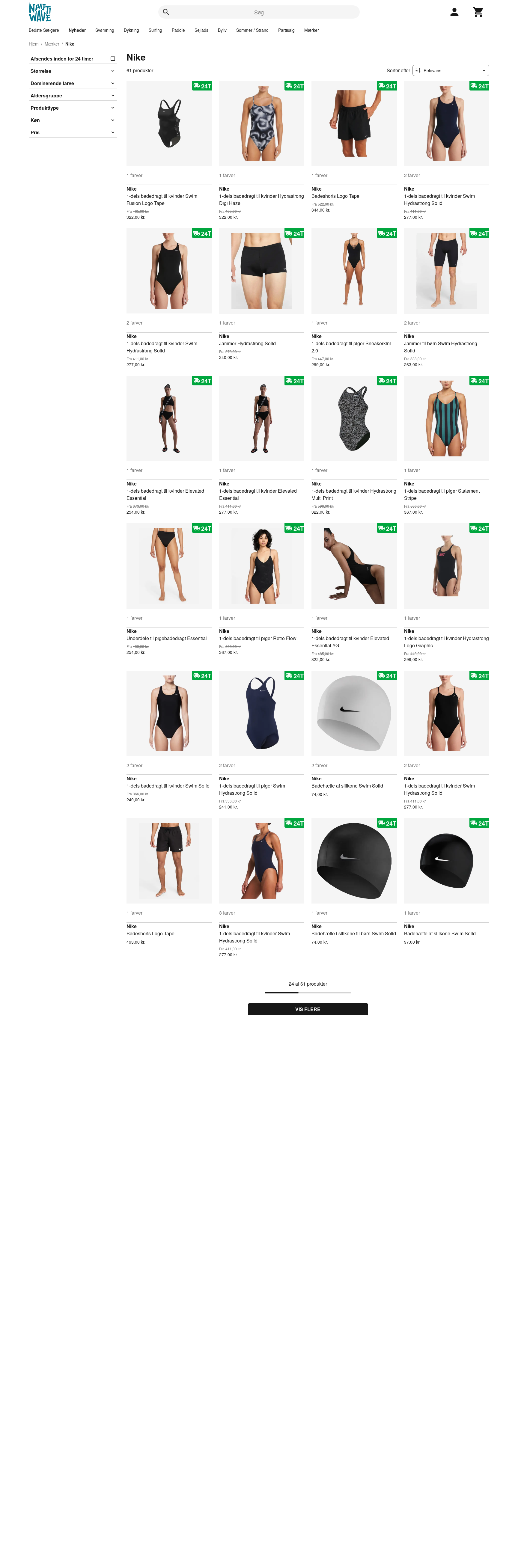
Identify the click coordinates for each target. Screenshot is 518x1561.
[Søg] (166, 12)
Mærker (311, 30)
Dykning (131, 30)
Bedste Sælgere (44, 30)
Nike (132, 188)
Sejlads (201, 30)
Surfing (155, 30)
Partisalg (286, 30)
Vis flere (307, 1009)
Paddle (178, 30)
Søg (259, 12)
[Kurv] (478, 12)
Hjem (34, 44)
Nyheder (77, 30)
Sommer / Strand (252, 30)
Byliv (222, 30)
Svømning (104, 30)
